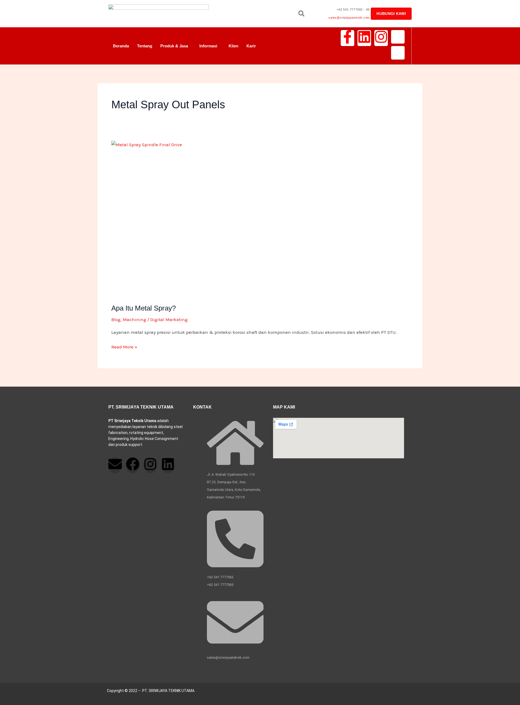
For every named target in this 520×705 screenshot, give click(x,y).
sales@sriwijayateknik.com (349, 17)
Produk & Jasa (174, 46)
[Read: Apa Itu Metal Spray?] (260, 219)
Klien (233, 46)
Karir (251, 46)
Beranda (121, 46)
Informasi (208, 46)
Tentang (144, 46)
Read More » (124, 346)
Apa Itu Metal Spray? (143, 308)
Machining (134, 319)
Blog (116, 319)
